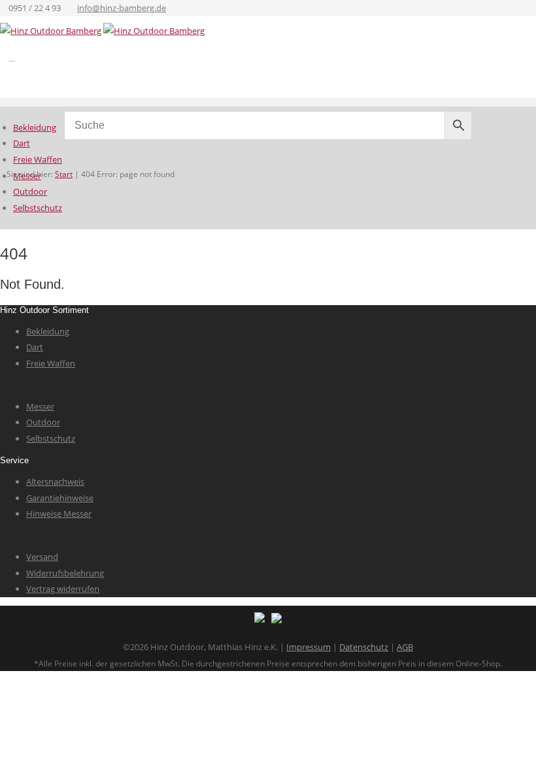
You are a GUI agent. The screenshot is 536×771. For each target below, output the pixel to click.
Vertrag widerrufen (62, 589)
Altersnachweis (55, 481)
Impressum (308, 647)
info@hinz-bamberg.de (121, 8)
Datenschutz (363, 647)
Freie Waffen (37, 159)
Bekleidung (34, 127)
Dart (21, 143)
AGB (405, 647)
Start (64, 174)
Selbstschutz (37, 208)
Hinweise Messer (59, 513)
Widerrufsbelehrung (65, 573)
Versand (42, 557)
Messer (27, 176)
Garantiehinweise (59, 498)
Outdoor (30, 191)
